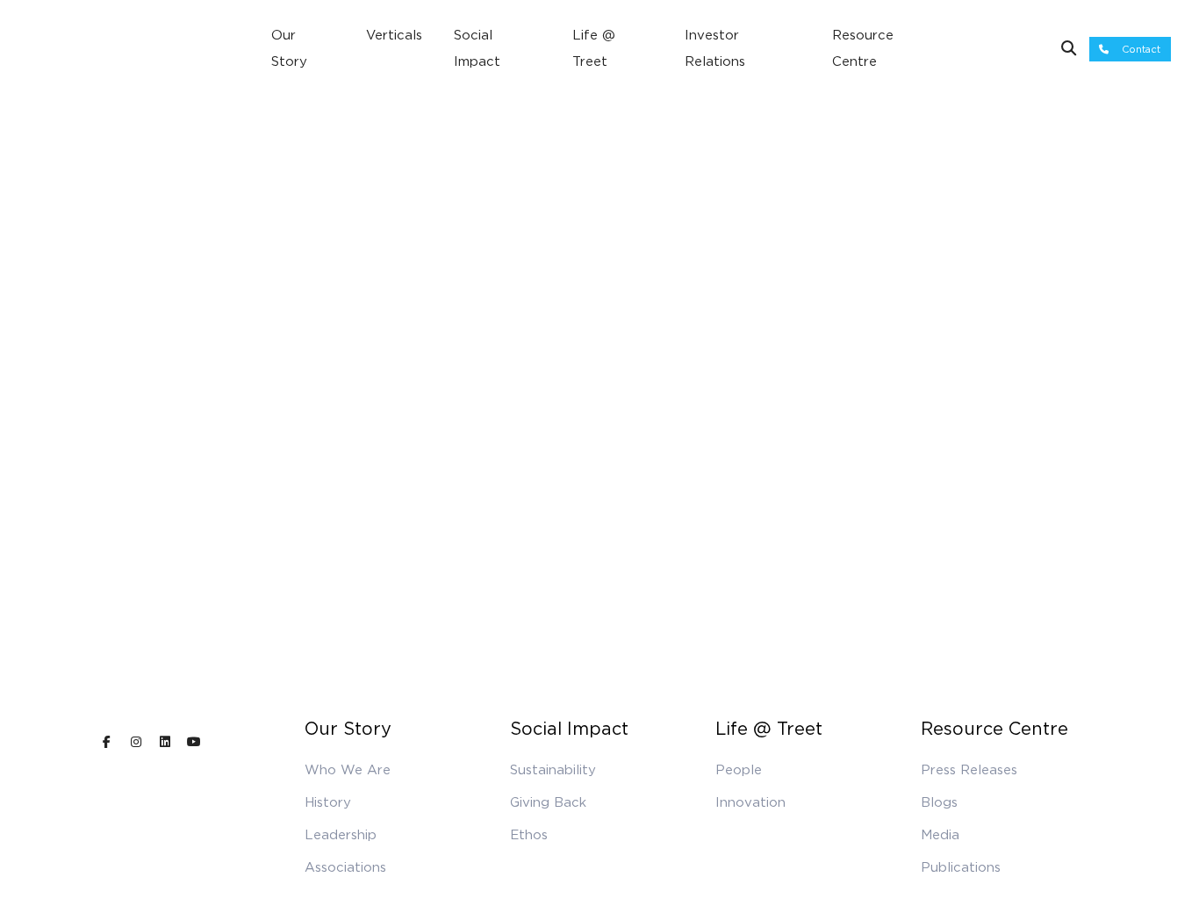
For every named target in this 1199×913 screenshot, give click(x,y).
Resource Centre (863, 48)
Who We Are (348, 770)
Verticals (394, 35)
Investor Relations (715, 48)
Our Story (289, 48)
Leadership (341, 835)
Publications (961, 867)
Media (940, 835)
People (738, 770)
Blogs (939, 802)
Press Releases (969, 770)
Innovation (750, 802)
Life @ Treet (593, 48)
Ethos (529, 835)
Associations (345, 867)
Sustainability (553, 770)
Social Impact (477, 48)
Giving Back (548, 802)
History (328, 802)
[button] (1130, 49)
